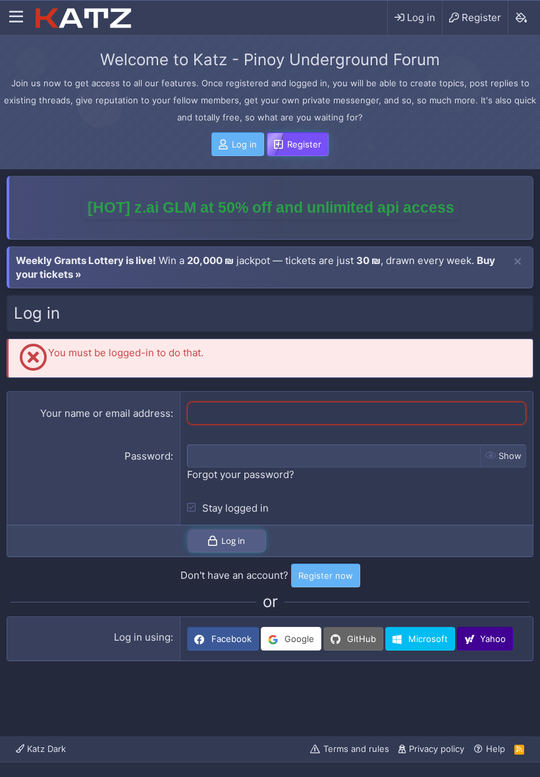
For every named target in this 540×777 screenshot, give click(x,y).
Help (495, 748)
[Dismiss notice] (517, 262)
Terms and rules (356, 748)
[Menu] (16, 18)
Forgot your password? (240, 474)
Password (147, 456)
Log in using (142, 637)
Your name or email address (105, 413)
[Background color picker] (520, 18)
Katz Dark (45, 748)
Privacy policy (436, 748)
